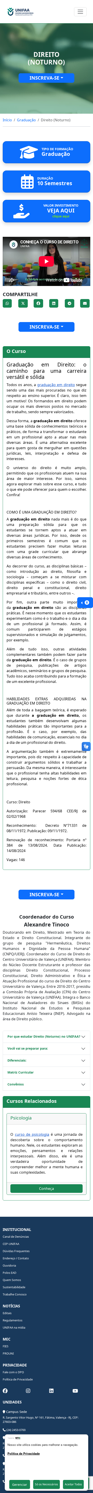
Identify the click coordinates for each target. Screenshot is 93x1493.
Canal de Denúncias (16, 1237)
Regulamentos (12, 1320)
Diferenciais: (16, 1060)
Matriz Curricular (20, 1072)
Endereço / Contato (16, 1258)
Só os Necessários (46, 1484)
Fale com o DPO (13, 1372)
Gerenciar (19, 1484)
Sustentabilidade (14, 1287)
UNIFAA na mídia (14, 1327)
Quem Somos (12, 1280)
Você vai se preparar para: (27, 1048)
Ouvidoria (9, 1265)
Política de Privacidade (18, 1379)
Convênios (15, 1084)
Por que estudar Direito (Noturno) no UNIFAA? (43, 1036)
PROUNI (8, 1353)
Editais (7, 1313)
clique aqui (60, 216)
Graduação (26, 120)
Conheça (46, 1188)
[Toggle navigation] (80, 11)
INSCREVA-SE (44, 78)
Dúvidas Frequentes (16, 1251)
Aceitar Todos (73, 1484)
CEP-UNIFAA (11, 1244)
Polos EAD (9, 1273)
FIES (5, 1346)
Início (7, 120)
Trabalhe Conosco (15, 1294)
